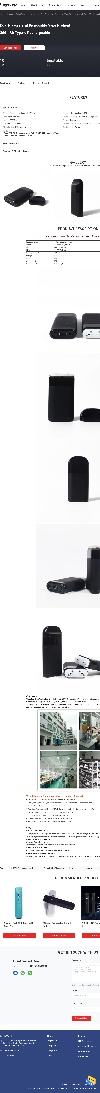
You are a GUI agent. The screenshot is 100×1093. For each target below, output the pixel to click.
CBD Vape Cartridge (85, 1041)
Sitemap (64, 1084)
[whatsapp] (22, 973)
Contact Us (51, 1056)
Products (11, 14)
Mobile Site (76, 1084)
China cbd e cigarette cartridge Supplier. (42, 1088)
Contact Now (81, 1018)
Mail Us (34, 48)
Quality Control (52, 1051)
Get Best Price (10, 48)
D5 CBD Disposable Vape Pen (23, 868)
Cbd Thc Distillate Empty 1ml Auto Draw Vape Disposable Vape (58, 926)
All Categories (83, 1056)
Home (2, 14)
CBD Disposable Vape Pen (28, 14)
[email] (15, 973)
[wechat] (30, 973)
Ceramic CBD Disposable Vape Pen (58, 868)
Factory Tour (51, 1046)
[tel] (37, 973)
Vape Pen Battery (84, 1051)
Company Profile (52, 1041)
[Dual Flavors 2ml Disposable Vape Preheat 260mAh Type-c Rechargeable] (20, 903)
